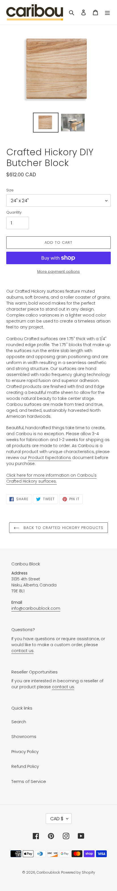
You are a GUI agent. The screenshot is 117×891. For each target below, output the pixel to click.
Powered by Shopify (78, 872)
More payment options (58, 271)
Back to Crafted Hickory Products (62, 527)
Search (18, 722)
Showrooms (23, 736)
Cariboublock (48, 872)
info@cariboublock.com (35, 608)
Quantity (14, 212)
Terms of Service (28, 781)
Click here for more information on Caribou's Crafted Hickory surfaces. (51, 478)
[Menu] (107, 12)
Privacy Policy (25, 751)
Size (10, 190)
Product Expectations (49, 457)
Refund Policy (25, 766)
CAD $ (56, 818)
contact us (22, 651)
